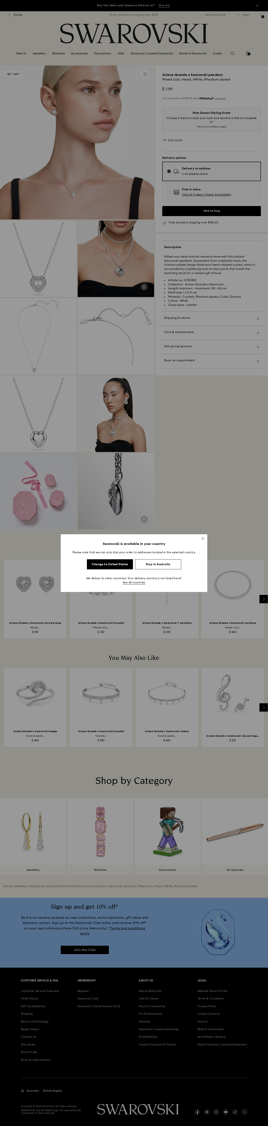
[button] (202, 538)
